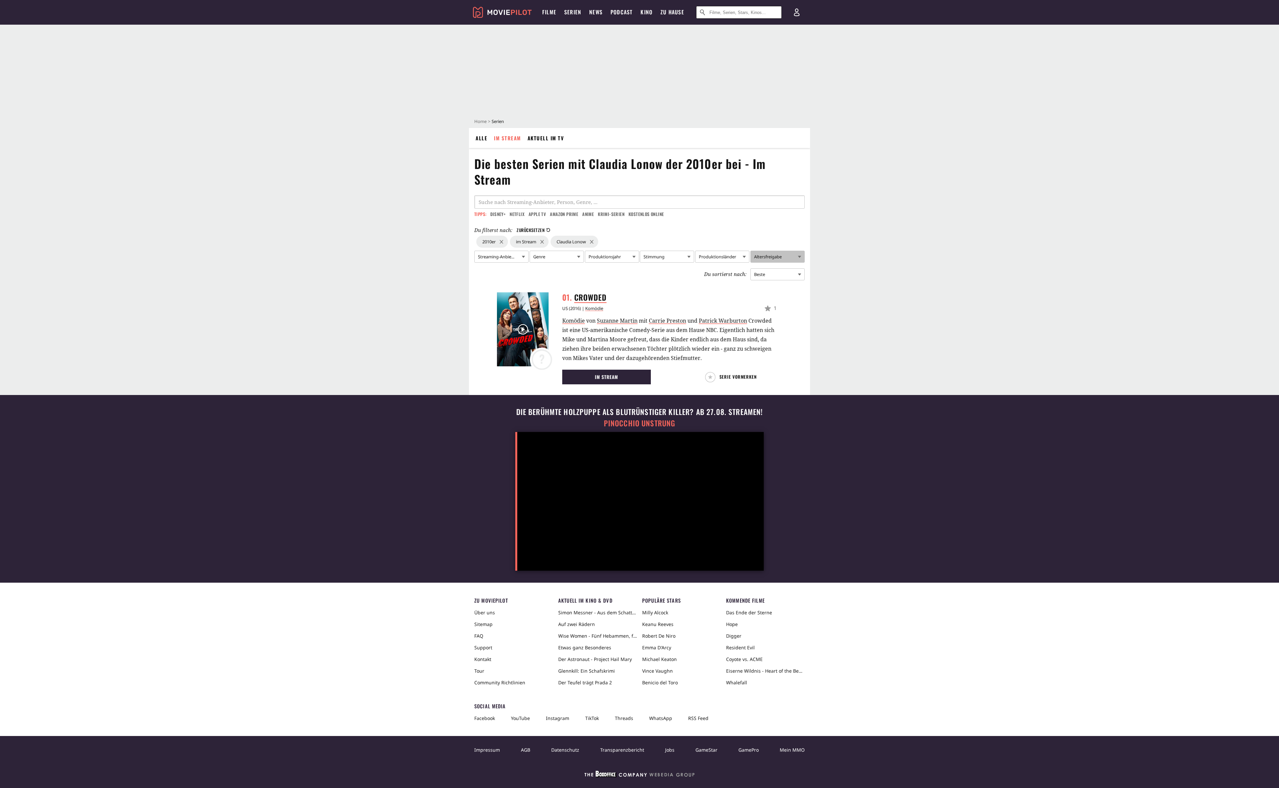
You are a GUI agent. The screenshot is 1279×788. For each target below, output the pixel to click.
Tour (479, 671)
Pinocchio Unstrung (639, 423)
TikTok (592, 718)
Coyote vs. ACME (744, 659)
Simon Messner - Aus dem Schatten (597, 612)
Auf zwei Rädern (576, 624)
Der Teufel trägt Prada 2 (585, 682)
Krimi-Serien (611, 214)
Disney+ (498, 214)
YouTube (520, 718)
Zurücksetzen (531, 230)
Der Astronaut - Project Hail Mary (595, 659)
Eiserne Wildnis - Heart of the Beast (765, 671)
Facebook (484, 718)
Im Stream (507, 138)
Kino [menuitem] (646, 12)
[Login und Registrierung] (796, 12)
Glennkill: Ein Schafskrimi (586, 671)
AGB (525, 750)
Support (483, 647)
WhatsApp (660, 718)
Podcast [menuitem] (622, 12)
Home (480, 121)
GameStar (706, 750)
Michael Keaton (659, 659)
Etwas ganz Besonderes (584, 647)
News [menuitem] (596, 12)
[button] (732, 377)
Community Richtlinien (499, 682)
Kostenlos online (646, 214)
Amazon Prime (564, 214)
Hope (732, 624)
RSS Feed (698, 718)
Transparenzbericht (622, 750)
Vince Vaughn (657, 671)
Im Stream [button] (607, 376)
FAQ (478, 636)
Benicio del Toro (660, 682)
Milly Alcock (655, 612)
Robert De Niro (658, 636)
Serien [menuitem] (572, 12)
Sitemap (483, 624)
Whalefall (736, 682)
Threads (624, 718)
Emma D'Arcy (656, 647)
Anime (588, 214)
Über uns (484, 612)
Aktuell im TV (546, 138)
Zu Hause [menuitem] (672, 12)
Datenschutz (565, 750)
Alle (481, 138)
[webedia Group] (639, 775)
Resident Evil (740, 647)
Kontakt (482, 659)
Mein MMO (792, 750)
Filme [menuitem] (549, 12)
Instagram (557, 718)
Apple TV (537, 214)
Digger (733, 636)
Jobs (669, 750)
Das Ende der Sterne (749, 612)
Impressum (487, 750)
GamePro (748, 750)
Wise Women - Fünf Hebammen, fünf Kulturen (597, 636)
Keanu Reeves (657, 624)
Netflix (517, 214)
